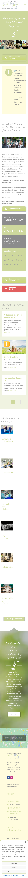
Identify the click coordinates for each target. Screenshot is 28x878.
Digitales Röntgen (7, 526)
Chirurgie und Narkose (7, 494)
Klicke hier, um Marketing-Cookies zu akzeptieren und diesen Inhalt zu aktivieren (14, 738)
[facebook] (8, 777)
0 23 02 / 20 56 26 (14, 220)
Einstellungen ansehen (14, 871)
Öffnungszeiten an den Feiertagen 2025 (13, 316)
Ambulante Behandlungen (7, 429)
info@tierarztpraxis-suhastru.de (12, 242)
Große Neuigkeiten (14, 346)
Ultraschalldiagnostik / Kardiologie (7, 588)
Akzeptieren (14, 863)
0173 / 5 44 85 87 (13, 230)
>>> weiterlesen (11, 367)
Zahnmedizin (7, 463)
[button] (25, 842)
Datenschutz (16, 875)
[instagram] (11, 777)
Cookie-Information (7, 875)
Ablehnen (14, 867)
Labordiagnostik (7, 557)
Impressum (22, 875)
